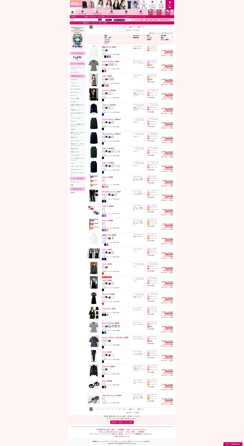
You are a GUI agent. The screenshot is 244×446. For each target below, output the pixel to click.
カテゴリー (136, 35)
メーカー (107, 39)
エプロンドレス (75, 86)
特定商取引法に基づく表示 (106, 429)
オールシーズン (75, 182)
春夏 (72, 185)
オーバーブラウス (76, 89)
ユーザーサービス (161, 6)
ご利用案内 (121, 429)
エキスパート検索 (143, 6)
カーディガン (74, 92)
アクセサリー (74, 79)
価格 (162, 37)
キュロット (74, 101)
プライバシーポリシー (139, 429)
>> (132, 27)
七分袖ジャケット (76, 110)
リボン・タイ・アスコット (77, 173)
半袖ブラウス (74, 148)
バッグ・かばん (75, 155)
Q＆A (128, 429)
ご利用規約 (140, 431)
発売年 (149, 39)
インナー (73, 83)
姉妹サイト (140, 27)
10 (119, 27)
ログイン (108, 20)
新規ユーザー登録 (119, 20)
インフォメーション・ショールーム (77, 68)
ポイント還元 (165, 39)
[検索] (100, 20)
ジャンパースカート (76, 118)
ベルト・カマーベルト (77, 166)
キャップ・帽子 (75, 98)
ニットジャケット (76, 140)
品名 (105, 35)
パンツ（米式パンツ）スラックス (77, 159)
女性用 (72, 192)
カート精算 (170, 6)
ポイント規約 (130, 431)
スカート (73, 121)
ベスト (72, 163)
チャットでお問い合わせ (233, 444)
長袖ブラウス (74, 137)
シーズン (149, 37)
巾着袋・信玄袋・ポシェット (77, 105)
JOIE (105, 23)
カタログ (107, 41)
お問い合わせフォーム (122, 436)
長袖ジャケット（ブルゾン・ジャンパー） (77, 133)
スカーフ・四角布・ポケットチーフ (77, 125)
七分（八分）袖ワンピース (77, 114)
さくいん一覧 (96, 23)
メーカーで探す (139, 20)
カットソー (74, 95)
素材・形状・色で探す (152, 20)
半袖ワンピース (75, 152)
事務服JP (86, 23)
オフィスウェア (75, 72)
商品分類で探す (164, 20)
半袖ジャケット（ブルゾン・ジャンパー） (77, 144)
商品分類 (135, 37)
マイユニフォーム (152, 6)
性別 (148, 35)
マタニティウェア (76, 169)
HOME (72, 13)
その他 (72, 129)
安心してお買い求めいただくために (112, 431)
